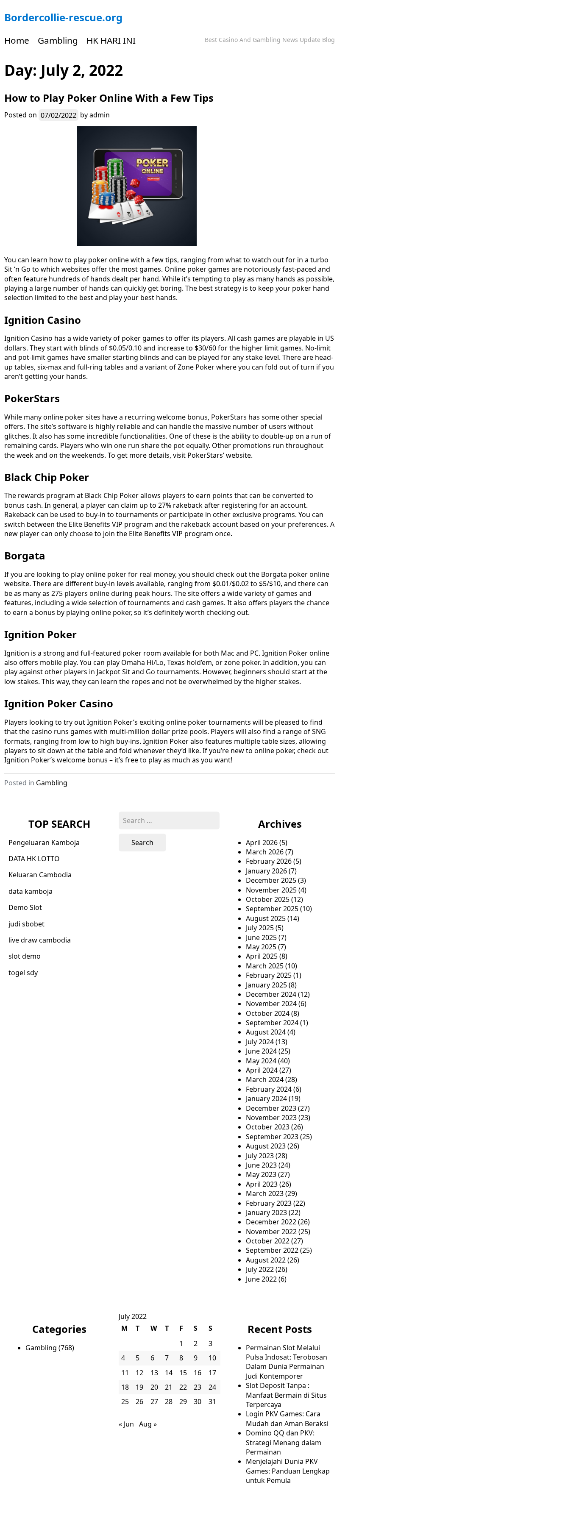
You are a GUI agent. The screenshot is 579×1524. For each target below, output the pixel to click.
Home (16, 40)
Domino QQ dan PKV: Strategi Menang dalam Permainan (283, 1442)
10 (212, 1358)
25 (125, 1401)
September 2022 (272, 1250)
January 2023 (266, 1212)
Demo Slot (25, 907)
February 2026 (269, 861)
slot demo (24, 956)
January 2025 (266, 985)
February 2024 (269, 1089)
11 (125, 1372)
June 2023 (261, 1165)
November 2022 (271, 1231)
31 (212, 1401)
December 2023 (271, 1108)
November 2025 (271, 890)
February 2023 (269, 1203)
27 (154, 1401)
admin (99, 115)
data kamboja (30, 891)
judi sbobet (26, 924)
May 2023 (261, 1174)
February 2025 (269, 975)
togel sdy (23, 972)
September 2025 (272, 908)
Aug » (148, 1424)
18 (125, 1387)
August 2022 (266, 1260)
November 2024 (271, 1003)
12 (139, 1372)
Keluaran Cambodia (40, 874)
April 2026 (262, 842)
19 (139, 1387)
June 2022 (261, 1279)
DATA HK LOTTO (34, 858)
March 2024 (265, 1079)
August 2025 (266, 918)
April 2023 (262, 1184)
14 (169, 1372)
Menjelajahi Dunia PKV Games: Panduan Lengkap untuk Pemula (288, 1471)
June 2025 (261, 937)
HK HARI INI (111, 40)
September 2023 (272, 1136)
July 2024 (260, 1041)
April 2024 (262, 1070)
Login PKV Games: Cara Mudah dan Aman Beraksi (287, 1418)
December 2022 (271, 1221)
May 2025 (261, 946)
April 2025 (262, 956)
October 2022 (268, 1241)
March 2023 (265, 1193)
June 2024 (261, 1051)
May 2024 (261, 1060)
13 (154, 1372)
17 (212, 1372)
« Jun (126, 1424)
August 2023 (266, 1146)
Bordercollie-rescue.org (63, 17)
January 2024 (266, 1098)
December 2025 (271, 880)
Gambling (58, 40)
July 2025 (260, 927)
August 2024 (266, 1032)
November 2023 (271, 1117)
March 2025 (265, 966)
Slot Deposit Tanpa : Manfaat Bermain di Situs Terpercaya (286, 1395)
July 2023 (260, 1155)
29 (183, 1401)
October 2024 (268, 1013)
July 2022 (260, 1269)
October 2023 (268, 1127)
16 (197, 1372)
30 (197, 1401)
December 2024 (271, 994)
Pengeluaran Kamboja (44, 842)
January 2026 (266, 871)
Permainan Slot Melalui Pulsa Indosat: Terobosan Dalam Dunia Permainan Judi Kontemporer (286, 1362)
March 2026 (265, 852)
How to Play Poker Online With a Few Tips (109, 98)
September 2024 (272, 1022)
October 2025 (268, 899)
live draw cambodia (39, 940)
